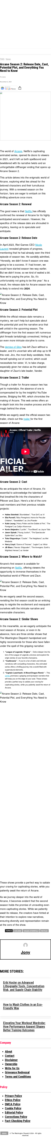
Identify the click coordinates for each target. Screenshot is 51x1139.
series (7, 675)
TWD (2, 59)
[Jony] (25, 945)
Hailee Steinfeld (31, 931)
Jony (4, 77)
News (8, 59)
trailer (27, 419)
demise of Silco (13, 347)
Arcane (18, 151)
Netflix (29, 211)
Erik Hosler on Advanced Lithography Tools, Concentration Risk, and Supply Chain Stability (23, 986)
